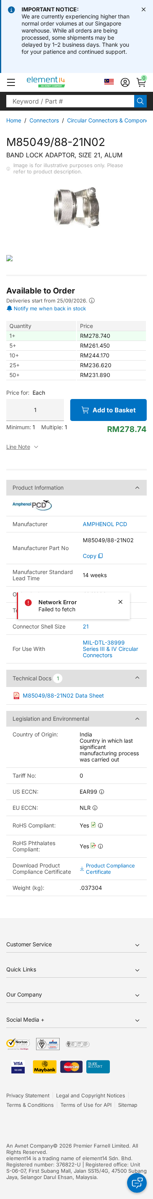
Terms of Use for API (85, 1105)
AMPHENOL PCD (105, 524)
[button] (11, 82)
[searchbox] (70, 101)
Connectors (44, 120)
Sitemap (127, 1105)
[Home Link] (60, 82)
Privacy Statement (27, 1095)
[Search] (140, 101)
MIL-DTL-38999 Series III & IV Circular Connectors (110, 648)
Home (13, 120)
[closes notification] (143, 9)
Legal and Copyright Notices (90, 1095)
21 (86, 626)
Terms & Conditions (30, 1105)
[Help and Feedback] (137, 1183)
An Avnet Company (29, 1146)
